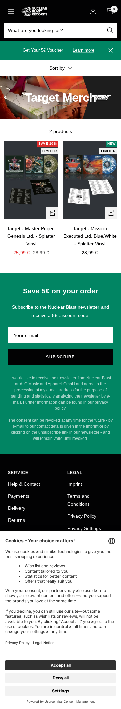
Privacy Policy (81, 516)
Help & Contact (24, 484)
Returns (16, 520)
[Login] (93, 11)
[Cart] (109, 11)
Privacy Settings (84, 528)
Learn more (83, 50)
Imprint (74, 484)
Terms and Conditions (78, 500)
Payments (18, 496)
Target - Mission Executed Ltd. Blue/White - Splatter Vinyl (90, 236)
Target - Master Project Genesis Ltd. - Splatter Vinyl (31, 236)
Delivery (16, 508)
